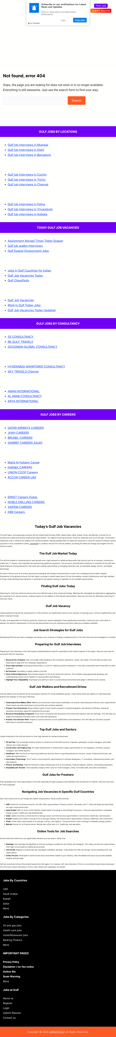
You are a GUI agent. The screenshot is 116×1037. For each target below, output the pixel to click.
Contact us (9, 1017)
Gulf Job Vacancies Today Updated (32, 310)
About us (8, 998)
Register (7, 1003)
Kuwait (7, 898)
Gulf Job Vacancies (21, 300)
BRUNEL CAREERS (20, 438)
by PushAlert (35, 23)
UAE (5, 888)
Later (63, 20)
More (6, 908)
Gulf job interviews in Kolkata (27, 214)
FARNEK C (14, 467)
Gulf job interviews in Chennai (28, 184)
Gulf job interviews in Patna (26, 204)
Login (6, 1008)
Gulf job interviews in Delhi (26, 150)
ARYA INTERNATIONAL (23, 401)
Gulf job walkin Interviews (25, 246)
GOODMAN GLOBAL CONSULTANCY (32, 347)
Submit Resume (101, 10)
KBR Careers (16, 512)
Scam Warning (11, 976)
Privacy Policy (11, 961)
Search (76, 100)
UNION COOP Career (22, 472)
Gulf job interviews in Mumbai (28, 145)
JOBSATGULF (57, 1031)
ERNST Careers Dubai (23, 497)
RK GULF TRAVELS (20, 342)
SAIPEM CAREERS (20, 507)
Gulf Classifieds (18, 280)
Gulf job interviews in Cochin (27, 174)
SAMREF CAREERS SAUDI (25, 443)
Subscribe (80, 20)
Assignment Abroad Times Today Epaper (35, 241)
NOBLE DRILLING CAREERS (26, 502)
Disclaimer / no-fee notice (18, 966)
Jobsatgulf (33, 543)
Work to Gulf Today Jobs (24, 305)
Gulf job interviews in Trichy (27, 179)
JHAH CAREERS (18, 433)
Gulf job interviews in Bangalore (29, 155)
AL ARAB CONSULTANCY (25, 396)
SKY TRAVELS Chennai (23, 371)
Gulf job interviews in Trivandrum (30, 209)
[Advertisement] (58, 38)
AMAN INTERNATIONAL (24, 391)
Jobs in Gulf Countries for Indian (29, 270)
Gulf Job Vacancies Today (25, 275)
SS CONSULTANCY (21, 337)
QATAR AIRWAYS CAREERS (26, 428)
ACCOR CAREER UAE (22, 477)
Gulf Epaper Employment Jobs (28, 251)
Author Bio (9, 971)
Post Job (101, 5)
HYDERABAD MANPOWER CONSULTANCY (36, 366)
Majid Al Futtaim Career (24, 462)
